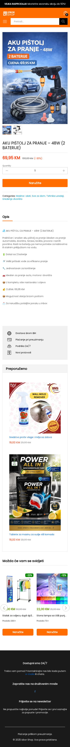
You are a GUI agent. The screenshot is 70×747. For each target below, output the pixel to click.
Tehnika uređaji (55, 196)
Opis (5, 216)
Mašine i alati (23, 196)
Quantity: (6, 166)
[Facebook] (35, 691)
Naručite (35, 183)
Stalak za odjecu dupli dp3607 (19, 615)
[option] (18, 607)
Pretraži (63, 21)
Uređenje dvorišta (12, 199)
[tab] (7, 218)
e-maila (30, 674)
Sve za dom (38, 196)
